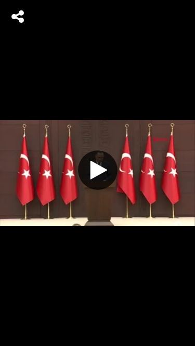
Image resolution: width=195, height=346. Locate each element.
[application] (97, 173)
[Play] (98, 170)
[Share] (17, 16)
